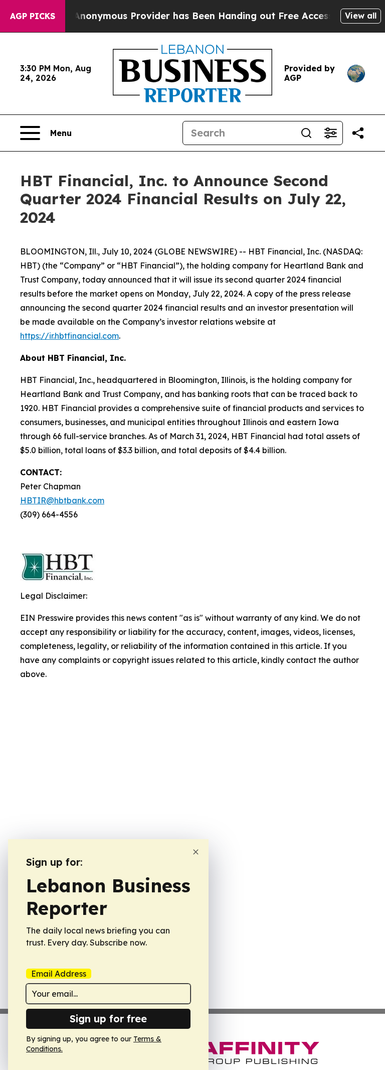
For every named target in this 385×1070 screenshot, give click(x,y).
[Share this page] (358, 133)
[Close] (196, 852)
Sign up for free (108, 1018)
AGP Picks (32, 16)
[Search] (306, 133)
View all (360, 16)
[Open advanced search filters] (330, 133)
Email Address (58, 974)
